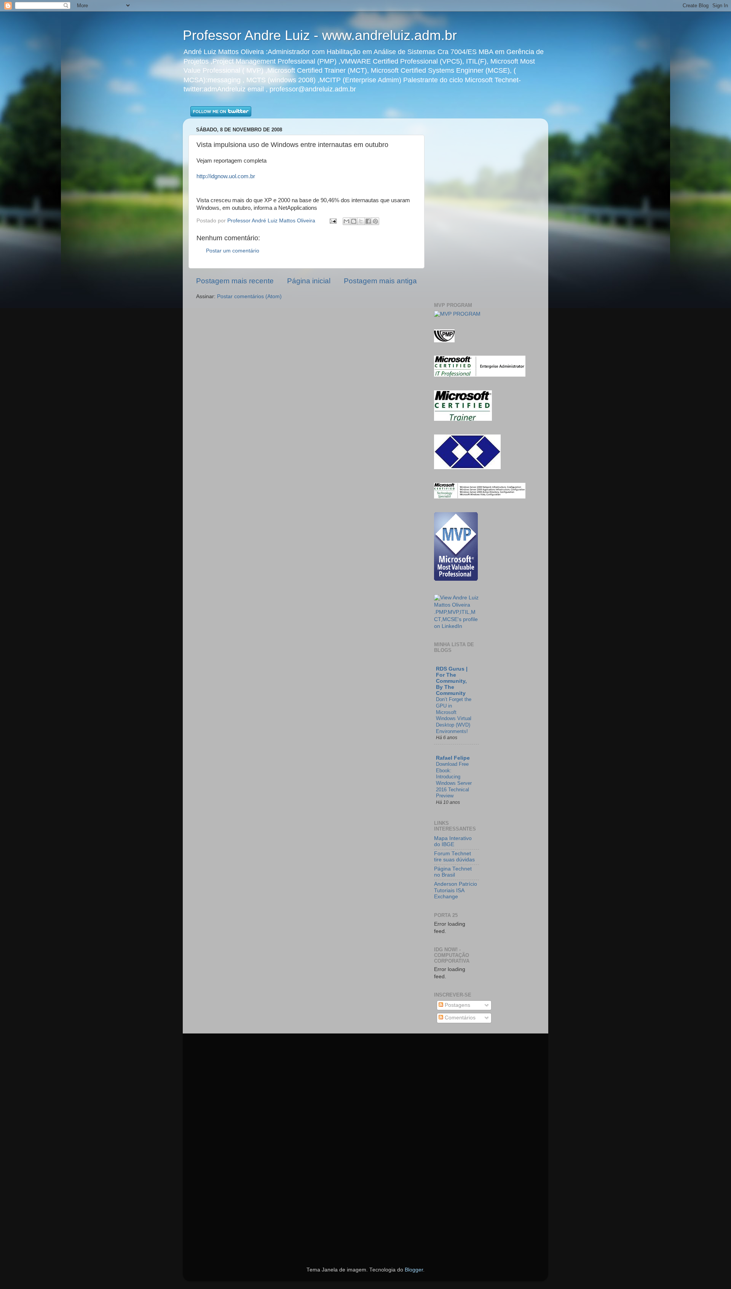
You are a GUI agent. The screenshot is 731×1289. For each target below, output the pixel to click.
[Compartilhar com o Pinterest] (375, 221)
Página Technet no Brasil (453, 872)
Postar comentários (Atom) (249, 296)
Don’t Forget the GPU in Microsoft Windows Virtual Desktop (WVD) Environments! (453, 715)
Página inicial (308, 281)
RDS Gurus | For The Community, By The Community (452, 681)
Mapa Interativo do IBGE (453, 841)
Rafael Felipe (453, 758)
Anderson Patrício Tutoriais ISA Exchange (455, 890)
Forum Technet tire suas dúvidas (454, 857)
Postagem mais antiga (380, 281)
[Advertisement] (478, 135)
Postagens (456, 1005)
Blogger (414, 1270)
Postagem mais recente (235, 281)
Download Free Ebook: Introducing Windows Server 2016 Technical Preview (454, 780)
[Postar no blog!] (354, 221)
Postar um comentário (232, 251)
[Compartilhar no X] (361, 221)
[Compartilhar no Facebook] (368, 221)
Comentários (459, 1018)
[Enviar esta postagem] (332, 221)
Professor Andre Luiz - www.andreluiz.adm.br (320, 35)
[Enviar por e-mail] (346, 221)
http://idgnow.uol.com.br (225, 176)
